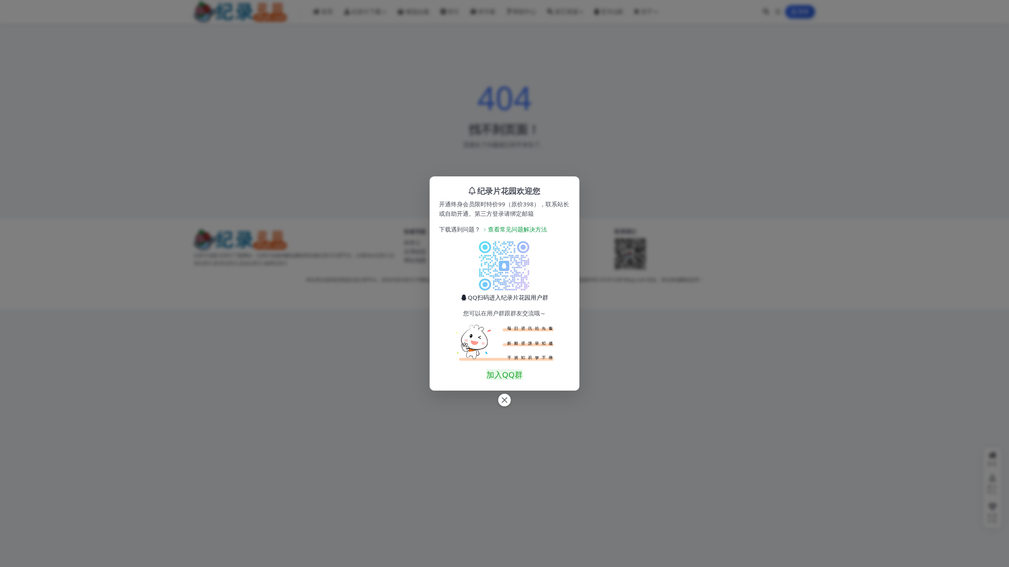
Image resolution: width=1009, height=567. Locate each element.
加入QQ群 (504, 374)
